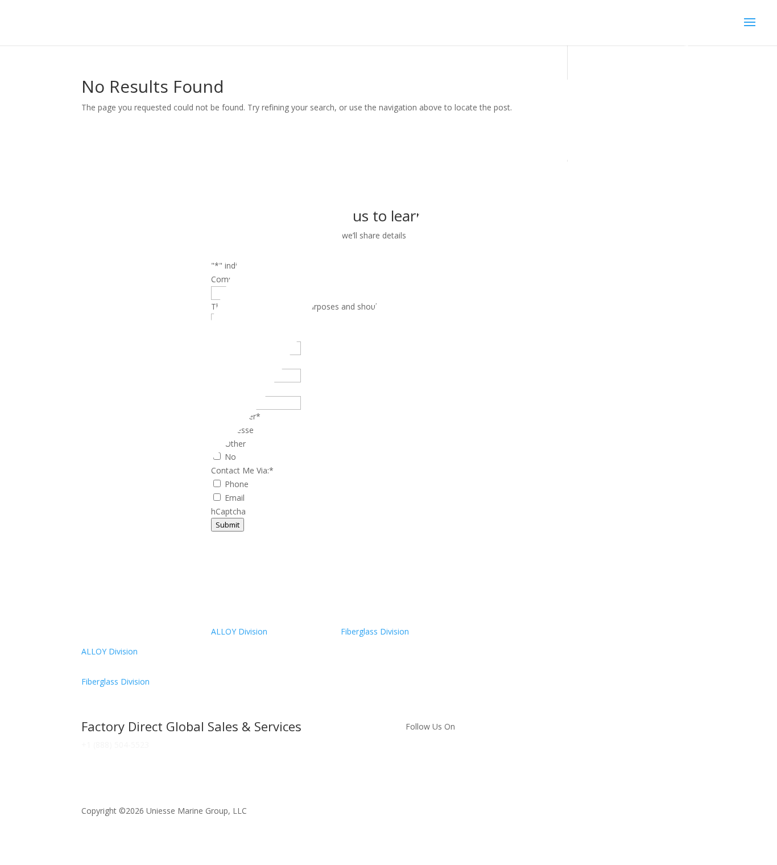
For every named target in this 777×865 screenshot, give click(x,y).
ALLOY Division (109, 651)
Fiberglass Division (115, 681)
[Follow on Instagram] (437, 759)
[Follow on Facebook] (415, 759)
